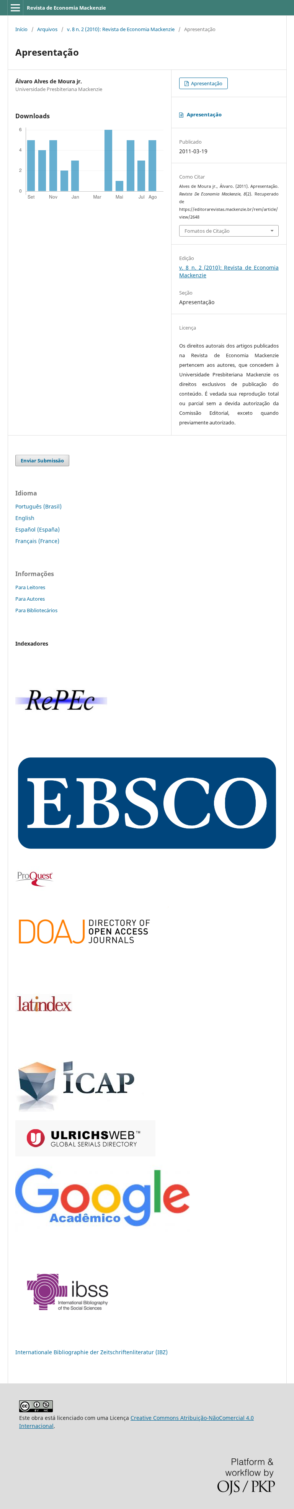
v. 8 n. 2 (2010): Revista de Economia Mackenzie (121, 29)
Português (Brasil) (38, 506)
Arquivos (47, 29)
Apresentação (206, 83)
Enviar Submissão (42, 460)
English (24, 518)
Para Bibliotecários (36, 610)
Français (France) (37, 541)
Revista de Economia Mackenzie (66, 7)
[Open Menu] (15, 7)
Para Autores (30, 598)
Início (21, 29)
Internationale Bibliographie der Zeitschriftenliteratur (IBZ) (91, 1352)
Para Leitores (30, 587)
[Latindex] (43, 1043)
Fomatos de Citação (207, 230)
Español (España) (37, 529)
